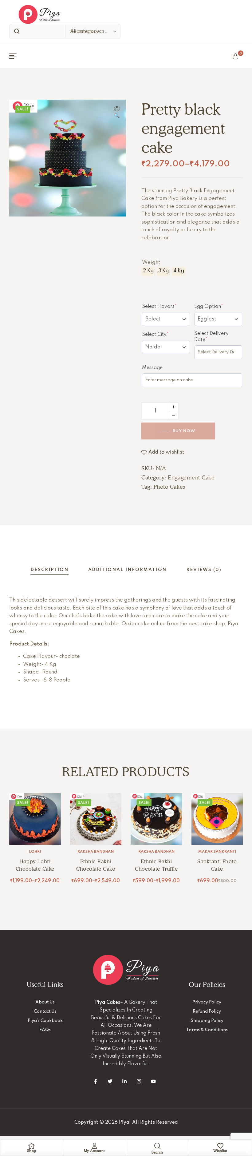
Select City (166, 334)
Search (15, 31)
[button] (117, 113)
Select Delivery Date (212, 336)
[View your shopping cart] (235, 56)
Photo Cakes (169, 486)
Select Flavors (166, 306)
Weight (151, 262)
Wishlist (220, 1150)
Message (152, 367)
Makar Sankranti (217, 852)
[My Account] (94, 1146)
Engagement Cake (191, 477)
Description (49, 570)
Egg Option (218, 306)
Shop (31, 1150)
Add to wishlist (166, 452)
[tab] (49, 570)
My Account (94, 1150)
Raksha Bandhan (95, 852)
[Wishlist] (220, 1146)
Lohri (35, 852)
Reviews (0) (203, 570)
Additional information (127, 570)
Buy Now (184, 431)
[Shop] (32, 1146)
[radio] (148, 271)
